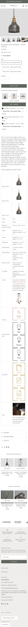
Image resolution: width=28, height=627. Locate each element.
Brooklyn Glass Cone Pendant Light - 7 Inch (7, 473)
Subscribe (14, 561)
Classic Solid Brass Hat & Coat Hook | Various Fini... (7, 506)
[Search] (5, 6)
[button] (5, 55)
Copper (3, 141)
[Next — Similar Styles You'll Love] (25, 454)
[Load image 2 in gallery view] (14, 23)
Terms (2, 612)
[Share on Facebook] (6, 447)
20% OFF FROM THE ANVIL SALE (14, 1)
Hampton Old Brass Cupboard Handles (21, 505)
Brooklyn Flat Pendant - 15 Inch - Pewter (14, 123)
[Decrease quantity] (2, 79)
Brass (12, 141)
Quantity (3, 76)
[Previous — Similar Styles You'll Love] (2, 454)
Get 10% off (5, 624)
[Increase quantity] (8, 79)
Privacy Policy (8, 612)
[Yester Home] (14, 6)
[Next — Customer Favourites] (25, 486)
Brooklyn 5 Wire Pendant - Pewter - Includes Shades (20, 474)
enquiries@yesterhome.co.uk (11, 588)
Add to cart (14, 86)
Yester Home (6, 621)
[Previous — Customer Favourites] (2, 486)
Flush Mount (12, 144)
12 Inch (23, 152)
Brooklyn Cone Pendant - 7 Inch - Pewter (14, 108)
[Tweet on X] (4, 447)
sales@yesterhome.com (18, 274)
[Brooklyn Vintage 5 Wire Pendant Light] (19, 304)
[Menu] (1, 6)
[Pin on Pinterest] (8, 447)
